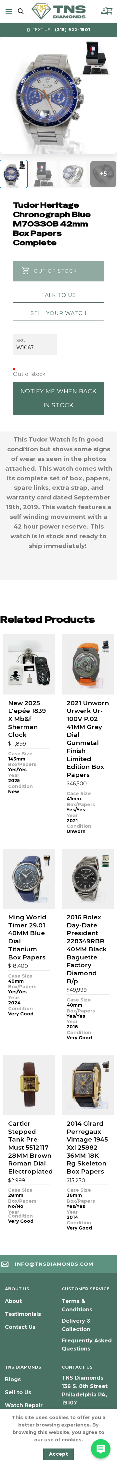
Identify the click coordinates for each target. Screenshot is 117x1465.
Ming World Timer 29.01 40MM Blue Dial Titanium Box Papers (27, 937)
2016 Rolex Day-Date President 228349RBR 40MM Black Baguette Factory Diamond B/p (87, 949)
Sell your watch (59, 313)
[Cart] (109, 11)
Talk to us (58, 295)
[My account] (104, 11)
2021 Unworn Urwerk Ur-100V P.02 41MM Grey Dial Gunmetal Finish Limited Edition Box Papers (88, 739)
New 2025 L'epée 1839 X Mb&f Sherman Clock (27, 719)
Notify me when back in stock (58, 398)
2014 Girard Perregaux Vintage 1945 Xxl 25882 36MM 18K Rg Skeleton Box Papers (87, 1147)
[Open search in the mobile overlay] (19, 11)
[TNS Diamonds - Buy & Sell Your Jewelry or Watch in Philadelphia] (58, 11)
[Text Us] (100, 1449)
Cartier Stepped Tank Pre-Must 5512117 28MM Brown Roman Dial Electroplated (30, 1147)
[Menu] (9, 11)
